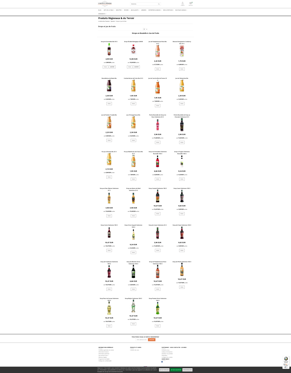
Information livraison (104, 352)
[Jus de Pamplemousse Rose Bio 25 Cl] (157, 57)
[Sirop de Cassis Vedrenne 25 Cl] (157, 239)
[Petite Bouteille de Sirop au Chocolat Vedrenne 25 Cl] (182, 131)
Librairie (143, 10)
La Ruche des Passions (104, 21)
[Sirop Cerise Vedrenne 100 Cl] (109, 239)
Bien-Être (118, 10)
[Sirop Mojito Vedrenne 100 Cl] (133, 312)
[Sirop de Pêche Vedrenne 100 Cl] (182, 275)
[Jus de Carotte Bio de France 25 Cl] (157, 94)
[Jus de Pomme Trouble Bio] (109, 129)
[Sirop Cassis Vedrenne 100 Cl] (182, 202)
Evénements (101, 14)
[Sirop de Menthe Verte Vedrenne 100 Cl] (133, 277)
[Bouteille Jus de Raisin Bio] (109, 92)
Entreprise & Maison (154, 10)
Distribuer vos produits (167, 353)
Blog (99, 10)
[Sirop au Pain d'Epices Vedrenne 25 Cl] (109, 204)
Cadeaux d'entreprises (167, 352)
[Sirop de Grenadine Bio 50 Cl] (109, 55)
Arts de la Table (108, 10)
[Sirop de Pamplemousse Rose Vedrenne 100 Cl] (157, 277)
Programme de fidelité (104, 359)
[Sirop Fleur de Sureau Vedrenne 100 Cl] (109, 314)
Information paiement (104, 353)
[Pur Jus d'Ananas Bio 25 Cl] (109, 165)
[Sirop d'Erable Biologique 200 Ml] (133, 55)
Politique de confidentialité (105, 361)
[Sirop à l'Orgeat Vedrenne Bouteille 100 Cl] (182, 167)
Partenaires (164, 355)
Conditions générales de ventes (106, 350)
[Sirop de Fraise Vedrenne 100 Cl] (182, 239)
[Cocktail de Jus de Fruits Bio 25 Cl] (133, 92)
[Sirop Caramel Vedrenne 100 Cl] (157, 202)
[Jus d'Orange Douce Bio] (133, 129)
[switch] (286, 367)
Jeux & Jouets (134, 10)
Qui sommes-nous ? (103, 355)
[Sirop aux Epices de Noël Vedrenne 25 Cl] (133, 204)
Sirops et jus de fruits (121, 21)
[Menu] (288, 357)
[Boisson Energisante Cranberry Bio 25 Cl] (182, 57)
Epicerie (126, 10)
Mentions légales (103, 357)
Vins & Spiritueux (168, 10)
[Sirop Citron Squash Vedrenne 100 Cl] (133, 241)
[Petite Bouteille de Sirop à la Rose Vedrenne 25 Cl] (157, 131)
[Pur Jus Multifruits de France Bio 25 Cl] (133, 167)
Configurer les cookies (167, 357)
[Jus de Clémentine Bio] (182, 92)
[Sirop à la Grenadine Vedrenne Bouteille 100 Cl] (157, 167)
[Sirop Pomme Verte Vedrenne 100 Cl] (157, 314)
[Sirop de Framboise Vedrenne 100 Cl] (109, 277)
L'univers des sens (134, 350)
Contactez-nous (165, 350)
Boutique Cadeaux (180, 10)
